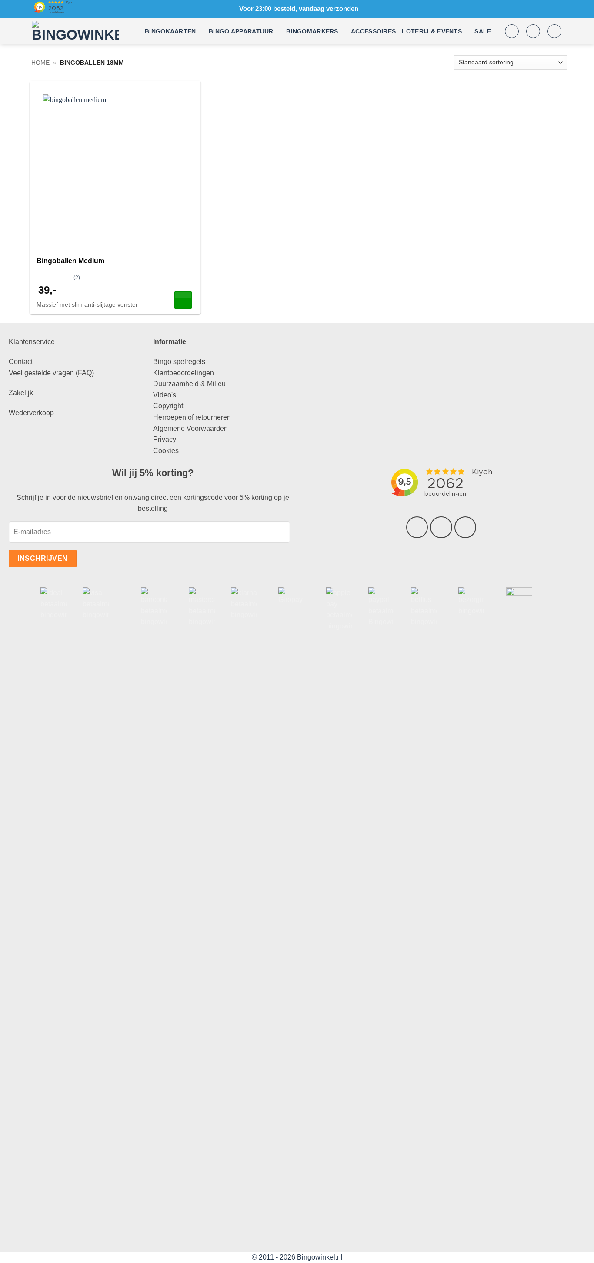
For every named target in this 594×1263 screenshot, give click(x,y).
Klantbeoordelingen (183, 373)
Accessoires (373, 31)
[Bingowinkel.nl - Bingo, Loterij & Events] (75, 31)
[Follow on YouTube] (465, 527)
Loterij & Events (432, 31)
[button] (512, 31)
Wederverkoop (31, 413)
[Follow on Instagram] (441, 527)
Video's (164, 395)
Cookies (166, 450)
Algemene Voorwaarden (190, 428)
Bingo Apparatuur (241, 31)
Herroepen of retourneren (192, 417)
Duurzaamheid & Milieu (189, 383)
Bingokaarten (170, 31)
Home (40, 62)
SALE (482, 31)
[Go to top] (575, 1251)
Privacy (164, 439)
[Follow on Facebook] (417, 527)
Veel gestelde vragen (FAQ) (51, 373)
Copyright (168, 406)
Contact (21, 361)
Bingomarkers (312, 31)
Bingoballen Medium (70, 261)
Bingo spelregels (179, 361)
